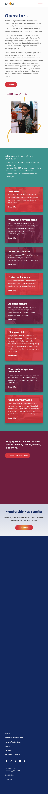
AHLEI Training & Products (17, 94)
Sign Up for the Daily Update (17, 455)
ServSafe (10, 84)
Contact (8, 746)
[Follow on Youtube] (20, 761)
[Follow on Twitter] (15, 761)
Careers (8, 750)
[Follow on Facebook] (6, 761)
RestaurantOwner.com (14, 754)
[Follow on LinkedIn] (24, 761)
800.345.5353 (9, 775)
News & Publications (13, 742)
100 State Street (11, 768)
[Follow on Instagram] (11, 761)
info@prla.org (10, 779)
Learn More (24, 528)
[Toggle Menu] (40, 5)
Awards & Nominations (14, 738)
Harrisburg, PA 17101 (12, 771)
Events (7, 733)
